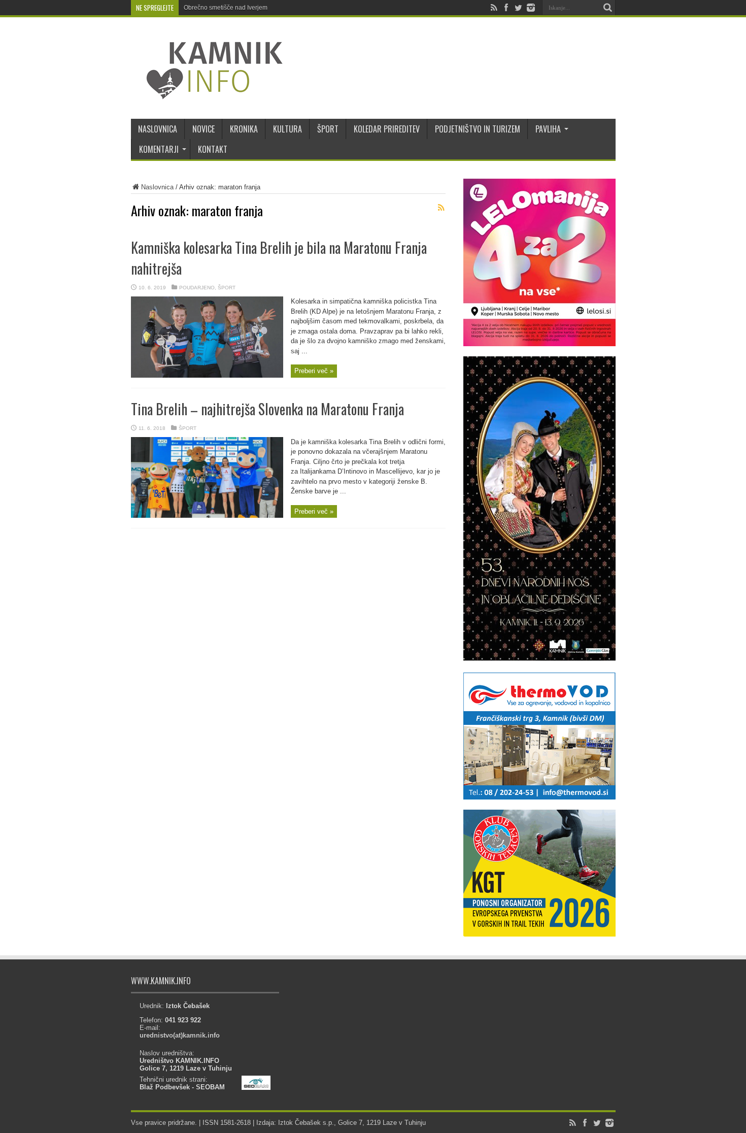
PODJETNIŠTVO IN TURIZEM (477, 129)
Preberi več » (313, 371)
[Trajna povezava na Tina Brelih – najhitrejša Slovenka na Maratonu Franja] (207, 515)
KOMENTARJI (159, 149)
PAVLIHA (548, 129)
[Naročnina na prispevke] (441, 208)
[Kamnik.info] (207, 93)
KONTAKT (212, 149)
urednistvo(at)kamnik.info (180, 1035)
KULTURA (287, 129)
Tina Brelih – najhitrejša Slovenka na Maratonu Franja (267, 408)
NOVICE (203, 129)
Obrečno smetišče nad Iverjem (225, 7)
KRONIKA (244, 129)
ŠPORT (327, 129)
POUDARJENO (197, 287)
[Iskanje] (608, 7)
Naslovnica (157, 187)
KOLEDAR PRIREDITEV (387, 129)
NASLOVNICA (157, 129)
